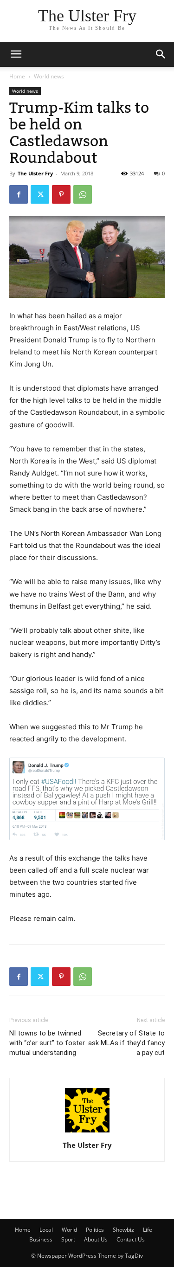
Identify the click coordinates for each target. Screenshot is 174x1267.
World (69, 1230)
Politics (95, 1230)
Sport (68, 1239)
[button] (161, 54)
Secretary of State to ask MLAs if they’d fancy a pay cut (126, 1043)
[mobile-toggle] (16, 54)
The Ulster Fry (35, 173)
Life (147, 1230)
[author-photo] (87, 1132)
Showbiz (123, 1230)
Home (17, 76)
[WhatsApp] (82, 194)
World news (49, 76)
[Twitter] (40, 194)
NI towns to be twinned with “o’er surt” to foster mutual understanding (47, 1043)
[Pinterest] (61, 194)
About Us (96, 1239)
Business (40, 1239)
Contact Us (130, 1239)
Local (46, 1230)
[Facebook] (18, 194)
